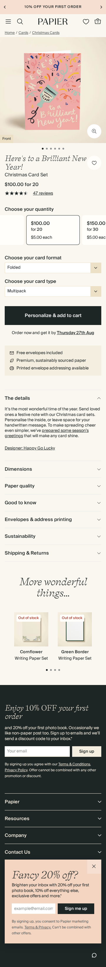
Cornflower (31, 652)
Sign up (86, 751)
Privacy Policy (16, 770)
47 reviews (43, 193)
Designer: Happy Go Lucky (30, 448)
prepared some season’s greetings (47, 433)
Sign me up (76, 908)
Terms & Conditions (74, 764)
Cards (23, 33)
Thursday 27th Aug (75, 333)
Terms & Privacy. (37, 927)
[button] (94, 867)
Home (10, 33)
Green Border (75, 652)
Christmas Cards (45, 33)
